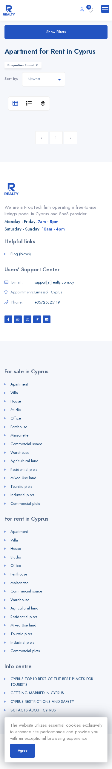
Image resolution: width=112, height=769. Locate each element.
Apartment (19, 384)
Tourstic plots (21, 486)
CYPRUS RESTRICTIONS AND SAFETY (42, 701)
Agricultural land (24, 461)
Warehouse (19, 452)
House (15, 401)
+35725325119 (47, 302)
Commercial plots (25, 503)
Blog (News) (20, 254)
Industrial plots (22, 495)
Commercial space (26, 444)
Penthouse (18, 427)
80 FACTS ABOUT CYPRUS (33, 710)
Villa (14, 393)
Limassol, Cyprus (48, 292)
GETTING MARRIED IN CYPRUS (37, 693)
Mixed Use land (23, 478)
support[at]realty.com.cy (54, 282)
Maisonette (19, 435)
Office (15, 418)
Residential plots (23, 469)
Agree (22, 750)
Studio (15, 410)
